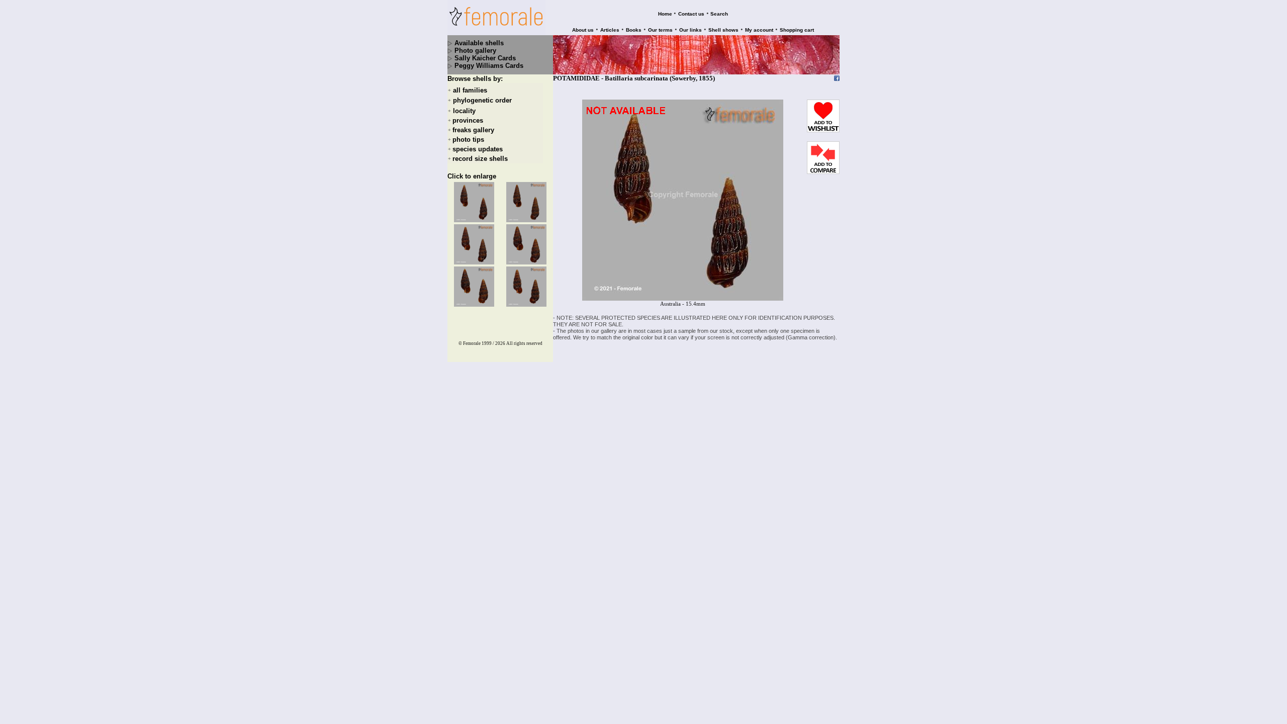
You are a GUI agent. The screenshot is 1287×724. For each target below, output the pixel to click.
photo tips (468, 139)
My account (759, 30)
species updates (477, 149)
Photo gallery (475, 50)
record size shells (480, 158)
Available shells (479, 43)
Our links (690, 30)
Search (719, 14)
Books (633, 30)
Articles (609, 30)
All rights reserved (524, 343)
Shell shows (723, 30)
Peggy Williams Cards (488, 65)
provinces (467, 120)
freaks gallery (473, 130)
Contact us (691, 14)
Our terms (660, 30)
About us (583, 30)
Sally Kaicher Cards (485, 58)
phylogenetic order (482, 101)
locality (464, 111)
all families (470, 90)
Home (665, 14)
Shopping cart (797, 30)
